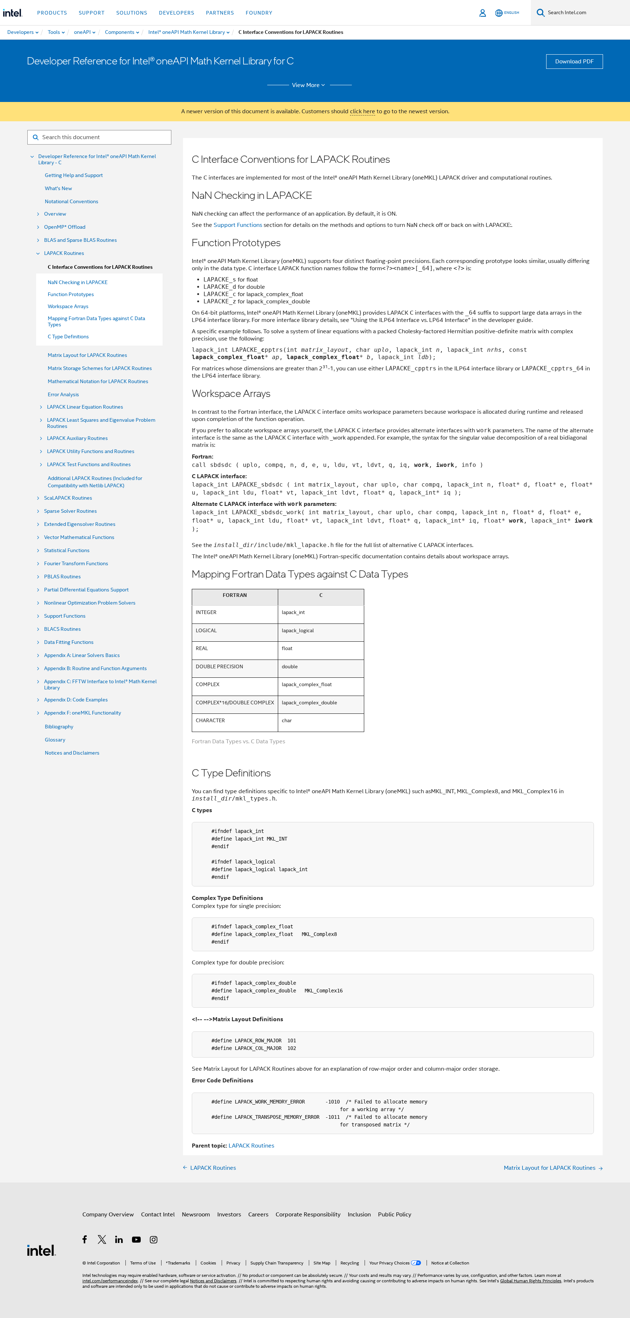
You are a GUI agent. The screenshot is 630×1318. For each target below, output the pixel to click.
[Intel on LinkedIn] (119, 1240)
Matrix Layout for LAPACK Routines (87, 355)
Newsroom (196, 1214)
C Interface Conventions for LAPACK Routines (100, 267)
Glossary (55, 739)
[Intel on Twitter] (102, 1240)
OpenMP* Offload (64, 227)
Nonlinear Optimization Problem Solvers (90, 603)
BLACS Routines (62, 629)
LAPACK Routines (64, 253)
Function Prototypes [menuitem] (71, 294)
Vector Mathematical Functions (79, 537)
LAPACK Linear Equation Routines (85, 407)
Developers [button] (176, 12)
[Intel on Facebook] (85, 1240)
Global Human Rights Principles (530, 1280)
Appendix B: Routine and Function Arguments (95, 668)
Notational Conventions (71, 201)
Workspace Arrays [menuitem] (68, 306)
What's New (58, 188)
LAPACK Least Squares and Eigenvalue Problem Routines (101, 423)
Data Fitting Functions (69, 642)
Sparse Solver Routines (70, 511)
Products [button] (52, 12)
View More (306, 85)
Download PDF (574, 61)
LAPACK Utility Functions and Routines (91, 451)
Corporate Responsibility (308, 1214)
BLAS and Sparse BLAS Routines (80, 240)
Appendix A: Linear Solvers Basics (82, 655)
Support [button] (92, 12)
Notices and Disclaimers (72, 753)
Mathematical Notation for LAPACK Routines (98, 381)
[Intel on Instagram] (154, 1240)
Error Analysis (63, 394)
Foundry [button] (259, 12)
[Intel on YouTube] (137, 1240)
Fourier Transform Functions (76, 563)
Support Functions (65, 616)
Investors (229, 1214)
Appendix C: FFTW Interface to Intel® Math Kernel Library (100, 684)
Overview (55, 214)
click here (362, 111)
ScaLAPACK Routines (68, 498)
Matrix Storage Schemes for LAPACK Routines (100, 368)
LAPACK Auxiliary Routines (77, 438)
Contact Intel (158, 1214)
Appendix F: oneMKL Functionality (82, 713)
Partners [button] (220, 12)
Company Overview (108, 1214)
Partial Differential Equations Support (86, 590)
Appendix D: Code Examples (76, 700)
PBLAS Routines (62, 577)
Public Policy (394, 1214)
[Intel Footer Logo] (41, 1250)
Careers (258, 1214)
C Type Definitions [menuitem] (68, 336)
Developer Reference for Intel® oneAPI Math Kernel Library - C (97, 159)
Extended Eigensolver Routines (80, 524)
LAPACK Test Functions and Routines (89, 464)
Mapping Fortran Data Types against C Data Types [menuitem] (96, 321)
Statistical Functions (67, 550)
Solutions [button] (131, 12)
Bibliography (59, 726)
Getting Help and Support (74, 175)
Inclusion (359, 1214)
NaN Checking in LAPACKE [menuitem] (78, 282)
